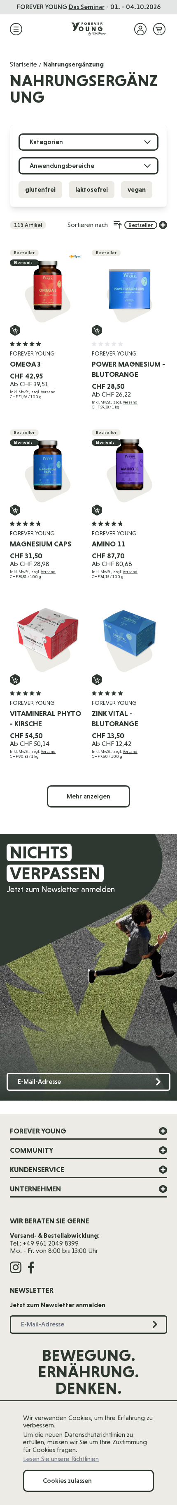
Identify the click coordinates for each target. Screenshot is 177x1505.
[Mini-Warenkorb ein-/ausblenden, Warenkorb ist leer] (159, 29)
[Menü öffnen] (16, 29)
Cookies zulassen (67, 1480)
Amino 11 (109, 543)
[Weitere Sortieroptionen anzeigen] (163, 225)
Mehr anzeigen (88, 796)
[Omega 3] (47, 287)
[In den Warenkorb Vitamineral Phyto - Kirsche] (15, 679)
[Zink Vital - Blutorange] (129, 636)
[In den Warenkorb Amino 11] (97, 510)
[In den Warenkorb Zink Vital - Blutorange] (97, 679)
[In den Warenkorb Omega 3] (15, 330)
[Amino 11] (129, 467)
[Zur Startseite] (88, 29)
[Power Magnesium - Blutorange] (129, 287)
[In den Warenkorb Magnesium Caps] (15, 510)
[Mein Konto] (140, 29)
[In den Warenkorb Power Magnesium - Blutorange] (97, 330)
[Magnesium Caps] (47, 467)
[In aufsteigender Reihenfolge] (118, 225)
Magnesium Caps (40, 543)
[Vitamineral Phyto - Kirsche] (47, 636)
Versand (48, 392)
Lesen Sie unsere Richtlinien (61, 1459)
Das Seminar (87, 7)
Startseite (23, 64)
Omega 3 (25, 364)
